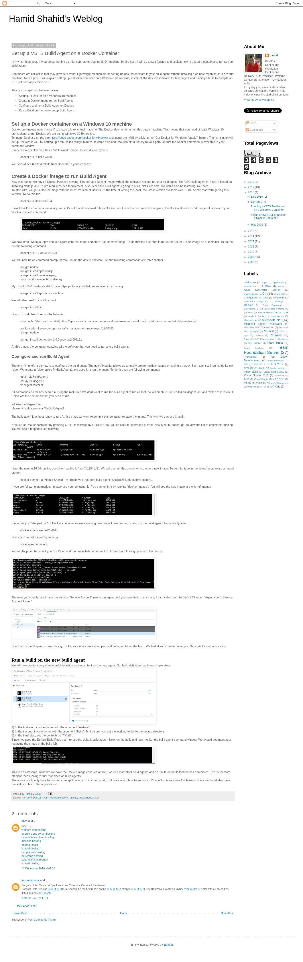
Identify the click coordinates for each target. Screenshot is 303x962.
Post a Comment (27, 905)
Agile (264, 282)
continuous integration (256, 301)
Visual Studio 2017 (264, 379)
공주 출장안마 (56, 889)
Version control (277, 368)
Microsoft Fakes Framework (263, 323)
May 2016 (257, 224)
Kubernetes (278, 316)
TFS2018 (249, 368)
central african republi (35, 859)
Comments (256, 129)
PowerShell (250, 339)
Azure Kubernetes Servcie (262, 289)
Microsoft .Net (272, 320)
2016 (251, 192)
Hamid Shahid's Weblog (56, 18)
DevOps (279, 301)
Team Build (275, 343)
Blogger (168, 944)
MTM (281, 331)
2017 (251, 187)
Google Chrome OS (278, 309)
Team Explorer (254, 348)
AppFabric (278, 282)
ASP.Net (267, 286)
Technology (250, 356)
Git (261, 309)
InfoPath (252, 316)
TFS (246, 364)
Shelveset (283, 339)
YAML (276, 386)
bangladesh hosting (33, 852)
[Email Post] (49, 794)
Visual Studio (85, 797)
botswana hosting (32, 856)
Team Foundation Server (55, 797)
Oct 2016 (257, 202)
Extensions (249, 309)
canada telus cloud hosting (38, 837)
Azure (281, 286)
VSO (96, 797)
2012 (251, 246)
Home (124, 913)
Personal (276, 335)
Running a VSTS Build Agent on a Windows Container (268, 208)
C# (264, 293)
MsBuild (269, 331)
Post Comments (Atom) (42, 919)
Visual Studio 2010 (274, 371)
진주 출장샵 (114, 889)
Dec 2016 (257, 196)
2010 (251, 251)
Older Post (227, 913)
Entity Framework (272, 305)
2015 (251, 231)
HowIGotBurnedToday (269, 312)
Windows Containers (277, 383)
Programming (267, 339)
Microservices (251, 320)
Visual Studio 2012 (256, 375)
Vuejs (259, 383)
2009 (251, 257)
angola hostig (30, 844)
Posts (252, 123)
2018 (251, 181)
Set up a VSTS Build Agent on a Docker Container (268, 216)
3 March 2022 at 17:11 (35, 898)
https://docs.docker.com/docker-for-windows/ (79, 137)
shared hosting (30, 848)
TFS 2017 (277, 364)
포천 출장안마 (192, 889)
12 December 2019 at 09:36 (38, 868)
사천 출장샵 (44, 892)
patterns (259, 335)
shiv (24, 821)
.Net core (27, 797)
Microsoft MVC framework (258, 327)
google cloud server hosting (38, 833)
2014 (251, 236)
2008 (251, 262)
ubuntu (73, 797)
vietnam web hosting (34, 830)
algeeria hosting (31, 841)
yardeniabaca (30, 880)
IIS (286, 312)
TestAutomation (276, 360)
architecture (250, 286)
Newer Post (20, 913)
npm (246, 335)
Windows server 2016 (258, 387)
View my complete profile (259, 99)
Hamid (274, 55)
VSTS (247, 382)
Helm (250, 312)
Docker (37, 797)
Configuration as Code (256, 297)
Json (264, 316)
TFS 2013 (259, 364)
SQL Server (255, 343)
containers (278, 297)
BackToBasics (251, 294)
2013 (251, 241)
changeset (279, 294)
